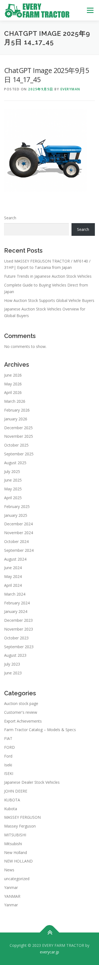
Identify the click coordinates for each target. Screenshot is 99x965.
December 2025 (18, 427)
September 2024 (19, 550)
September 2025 (19, 453)
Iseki (8, 764)
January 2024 (15, 611)
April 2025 (13, 497)
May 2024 (13, 576)
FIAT (8, 738)
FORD (9, 747)
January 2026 (15, 418)
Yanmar (11, 887)
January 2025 (15, 515)
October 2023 (16, 637)
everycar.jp (49, 952)
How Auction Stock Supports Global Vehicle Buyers (49, 300)
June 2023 (13, 672)
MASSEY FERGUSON (22, 817)
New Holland (15, 852)
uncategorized (16, 878)
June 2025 (13, 480)
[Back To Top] (49, 932)
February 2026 (17, 410)
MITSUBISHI (15, 834)
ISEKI (8, 773)
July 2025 (12, 471)
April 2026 (13, 392)
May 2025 (13, 488)
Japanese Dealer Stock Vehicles (32, 782)
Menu (90, 10)
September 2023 (19, 646)
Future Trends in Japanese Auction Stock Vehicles (48, 276)
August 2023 (15, 655)
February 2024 (17, 603)
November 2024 (18, 532)
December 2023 (18, 620)
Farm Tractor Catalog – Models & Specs (40, 729)
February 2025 (17, 506)
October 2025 (16, 445)
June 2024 (13, 567)
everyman (70, 89)
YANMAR (12, 896)
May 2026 (13, 383)
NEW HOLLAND (18, 861)
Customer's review (20, 712)
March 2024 (14, 594)
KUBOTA (12, 799)
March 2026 (14, 401)
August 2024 (15, 559)
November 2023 (18, 629)
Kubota (10, 808)
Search (10, 217)
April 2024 (13, 585)
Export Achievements (23, 721)
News (9, 869)
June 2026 (13, 375)
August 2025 (15, 462)
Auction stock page (21, 703)
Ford (8, 756)
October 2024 (16, 541)
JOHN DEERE (15, 791)
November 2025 (18, 436)
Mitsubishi (13, 843)
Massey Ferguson (20, 826)
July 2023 (12, 664)
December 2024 (18, 523)
